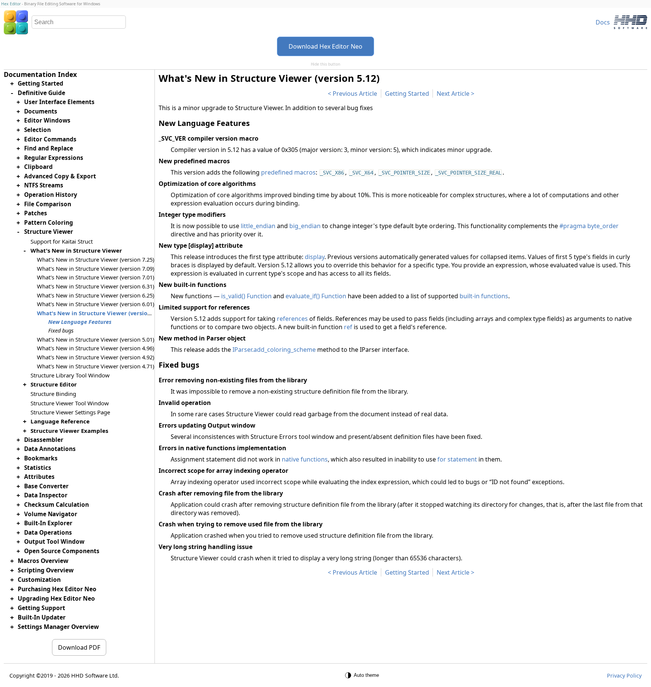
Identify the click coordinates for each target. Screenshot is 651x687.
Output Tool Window (54, 542)
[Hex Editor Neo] (16, 22)
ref (348, 327)
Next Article (453, 93)
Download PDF (79, 647)
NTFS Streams (43, 185)
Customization (39, 579)
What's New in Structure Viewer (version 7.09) (95, 268)
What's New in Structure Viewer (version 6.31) (95, 286)
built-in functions (484, 296)
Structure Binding (53, 393)
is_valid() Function (246, 296)
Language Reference (60, 421)
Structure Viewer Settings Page (70, 412)
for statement (457, 459)
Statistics (37, 467)
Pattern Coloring (48, 223)
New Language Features (80, 321)
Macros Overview (43, 560)
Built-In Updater (42, 617)
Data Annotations (50, 449)
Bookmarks (41, 458)
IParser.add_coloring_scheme (274, 349)
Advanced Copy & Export (60, 176)
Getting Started (407, 93)
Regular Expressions (53, 157)
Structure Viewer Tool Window (70, 402)
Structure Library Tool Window (70, 375)
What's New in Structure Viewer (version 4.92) (95, 357)
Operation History (50, 195)
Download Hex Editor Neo (325, 46)
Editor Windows (47, 120)
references (292, 318)
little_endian (258, 226)
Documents (40, 111)
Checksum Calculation (56, 505)
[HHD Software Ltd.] (630, 22)
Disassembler (43, 440)
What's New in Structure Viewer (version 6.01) (95, 304)
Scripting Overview (45, 570)
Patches (35, 213)
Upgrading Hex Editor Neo (56, 598)
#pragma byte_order (589, 226)
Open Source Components (61, 551)
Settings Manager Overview (58, 627)
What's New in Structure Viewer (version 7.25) (95, 259)
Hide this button (325, 64)
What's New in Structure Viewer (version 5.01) (95, 339)
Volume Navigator (50, 514)
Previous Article (355, 93)
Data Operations (48, 533)
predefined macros (288, 172)
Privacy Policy (624, 675)
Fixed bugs (60, 330)
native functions (305, 459)
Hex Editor (11, 3)
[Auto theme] (363, 675)
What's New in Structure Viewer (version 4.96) (95, 348)
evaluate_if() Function (316, 296)
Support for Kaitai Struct (62, 241)
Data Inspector (45, 495)
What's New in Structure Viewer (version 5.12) (101, 313)
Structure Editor (54, 384)
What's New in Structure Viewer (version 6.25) (95, 295)
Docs (603, 22)
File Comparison (47, 204)
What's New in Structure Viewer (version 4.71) (95, 366)
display (314, 257)
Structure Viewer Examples (69, 430)
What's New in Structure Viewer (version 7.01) (95, 277)
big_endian (305, 226)
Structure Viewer (48, 232)
